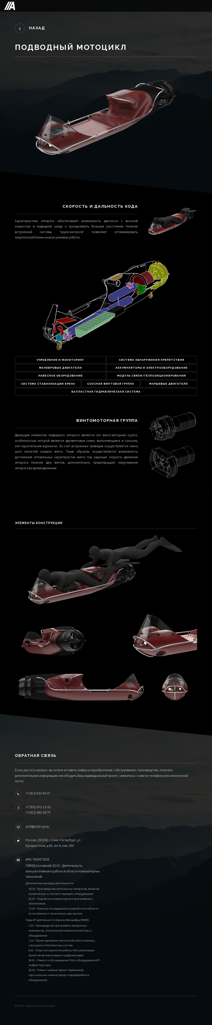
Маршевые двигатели (168, 383)
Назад (37, 28)
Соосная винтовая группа (110, 383)
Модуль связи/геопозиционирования (151, 375)
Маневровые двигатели (60, 367)
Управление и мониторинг (60, 359)
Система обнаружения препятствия (151, 359)
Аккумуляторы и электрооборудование (152, 367)
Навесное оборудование (60, 375)
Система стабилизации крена (48, 383)
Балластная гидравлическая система (106, 391)
